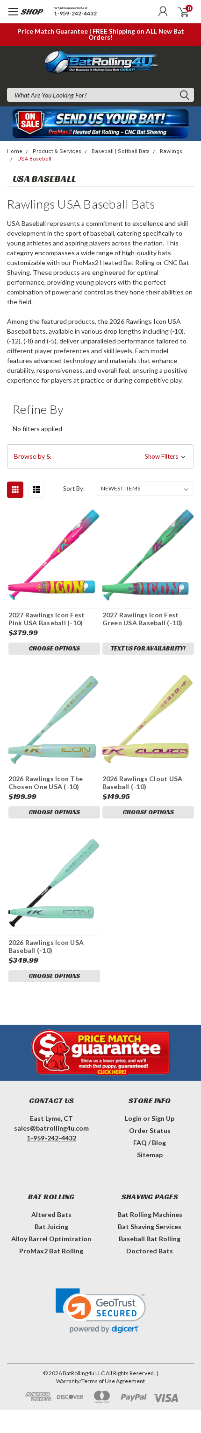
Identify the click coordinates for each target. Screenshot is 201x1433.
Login (133, 1118)
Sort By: (74, 488)
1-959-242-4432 (75, 14)
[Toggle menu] (22, 16)
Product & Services (57, 151)
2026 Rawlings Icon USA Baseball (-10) (46, 946)
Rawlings (171, 151)
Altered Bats (51, 1214)
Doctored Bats (149, 1251)
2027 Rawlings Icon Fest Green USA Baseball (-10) (142, 619)
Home (14, 151)
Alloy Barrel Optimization (51, 1239)
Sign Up (162, 1118)
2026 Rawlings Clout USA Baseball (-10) (142, 783)
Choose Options (54, 648)
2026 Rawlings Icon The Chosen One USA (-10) (45, 783)
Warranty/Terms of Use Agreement (100, 1380)
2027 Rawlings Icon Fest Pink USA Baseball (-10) (46, 619)
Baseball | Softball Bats (121, 151)
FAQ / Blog (149, 1142)
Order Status (150, 1130)
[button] (100, 456)
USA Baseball (34, 159)
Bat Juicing (51, 1226)
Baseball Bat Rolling (149, 1239)
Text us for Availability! (148, 648)
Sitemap (150, 1155)
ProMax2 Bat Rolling (51, 1251)
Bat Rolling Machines (149, 1214)
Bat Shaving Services (149, 1226)
